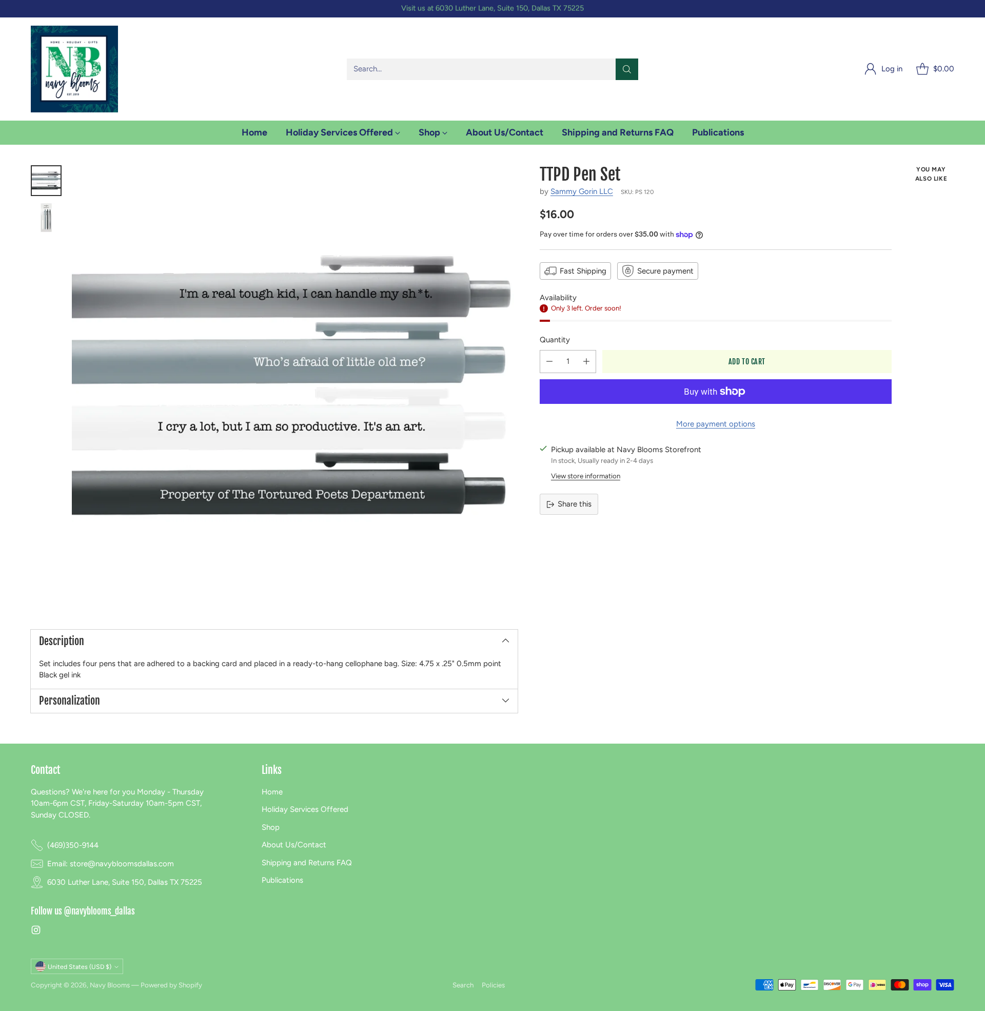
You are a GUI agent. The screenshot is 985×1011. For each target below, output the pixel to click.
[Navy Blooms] (74, 69)
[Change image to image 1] (46, 180)
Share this (575, 504)
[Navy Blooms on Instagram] (36, 932)
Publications (282, 880)
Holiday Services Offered (305, 809)
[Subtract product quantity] (549, 362)
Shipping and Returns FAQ (307, 862)
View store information (585, 476)
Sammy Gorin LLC (581, 191)
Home (272, 791)
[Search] (627, 69)
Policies (493, 985)
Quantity (555, 339)
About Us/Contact (294, 844)
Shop (271, 827)
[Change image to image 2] (46, 217)
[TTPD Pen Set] (295, 388)
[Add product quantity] (586, 362)
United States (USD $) (79, 966)
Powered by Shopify (171, 985)
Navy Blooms (110, 985)
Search (463, 985)
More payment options (715, 424)
